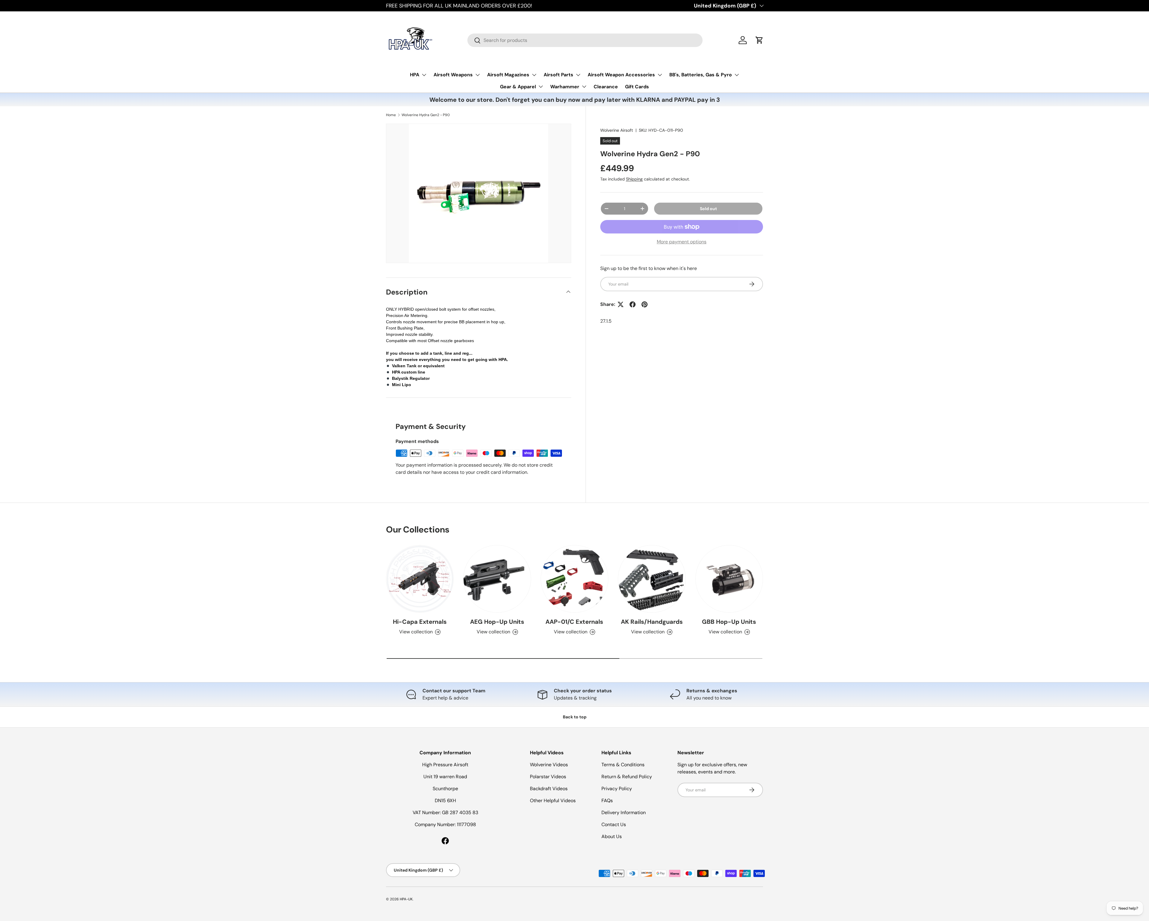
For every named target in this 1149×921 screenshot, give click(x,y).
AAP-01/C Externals (574, 622)
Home (391, 115)
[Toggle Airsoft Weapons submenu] (477, 74)
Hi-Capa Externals (420, 622)
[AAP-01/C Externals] (574, 578)
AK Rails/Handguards (652, 622)
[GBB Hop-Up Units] (729, 578)
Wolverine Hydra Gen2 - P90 (426, 115)
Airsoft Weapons (453, 75)
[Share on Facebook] (633, 304)
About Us (611, 836)
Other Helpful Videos (553, 800)
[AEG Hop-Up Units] (497, 578)
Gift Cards (637, 87)
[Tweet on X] (621, 304)
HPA (414, 75)
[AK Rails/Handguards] (651, 578)
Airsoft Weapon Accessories (621, 75)
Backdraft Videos (549, 788)
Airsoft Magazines (508, 75)
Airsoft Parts (558, 75)
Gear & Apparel (518, 87)
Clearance (606, 87)
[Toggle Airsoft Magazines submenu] (534, 74)
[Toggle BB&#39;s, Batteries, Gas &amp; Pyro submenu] (736, 74)
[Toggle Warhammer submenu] (584, 86)
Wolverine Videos (549, 764)
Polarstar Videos (548, 776)
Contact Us (613, 824)
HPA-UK (406, 899)
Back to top (574, 717)
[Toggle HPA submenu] (424, 74)
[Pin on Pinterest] (645, 304)
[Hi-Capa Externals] (419, 578)
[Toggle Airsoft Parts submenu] (578, 74)
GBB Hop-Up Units (729, 622)
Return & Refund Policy (626, 776)
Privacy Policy (616, 788)
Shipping (634, 179)
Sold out (708, 208)
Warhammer (564, 87)
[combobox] (585, 40)
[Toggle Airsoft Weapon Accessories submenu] (659, 74)
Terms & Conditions (623, 764)
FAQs (607, 800)
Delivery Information (623, 812)
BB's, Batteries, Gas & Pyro (700, 75)
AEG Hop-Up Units (497, 622)
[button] (759, 40)
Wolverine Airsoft (616, 130)
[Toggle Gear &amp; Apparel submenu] (540, 86)
